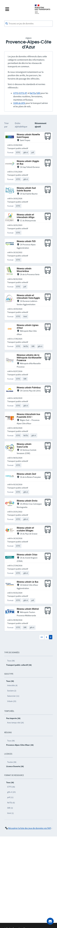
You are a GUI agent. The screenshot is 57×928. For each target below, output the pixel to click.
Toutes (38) (11, 762)
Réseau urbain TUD (26, 241)
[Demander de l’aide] (50, 921)
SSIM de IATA (19, 103)
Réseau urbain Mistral (28, 609)
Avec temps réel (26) (15, 722)
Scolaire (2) (11, 690)
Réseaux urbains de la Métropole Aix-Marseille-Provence (29, 358)
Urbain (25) (11, 701)
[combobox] (28, 24)
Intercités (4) (12, 685)
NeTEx (33, 93)
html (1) (10, 813)
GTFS (15, 93)
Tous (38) (11, 660)
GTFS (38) (11, 787)
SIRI (38, 93)
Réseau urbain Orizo (27, 555)
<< (42, 637)
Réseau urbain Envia (27, 501)
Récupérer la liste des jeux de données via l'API (29, 828)
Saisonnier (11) (13, 696)
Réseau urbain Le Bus (27, 582)
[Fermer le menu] (17, 9)
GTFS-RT (23, 93)
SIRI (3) (10, 808)
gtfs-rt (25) (11, 792)
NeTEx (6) (11, 802)
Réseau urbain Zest (26, 474)
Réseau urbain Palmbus (29, 388)
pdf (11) (10, 797)
